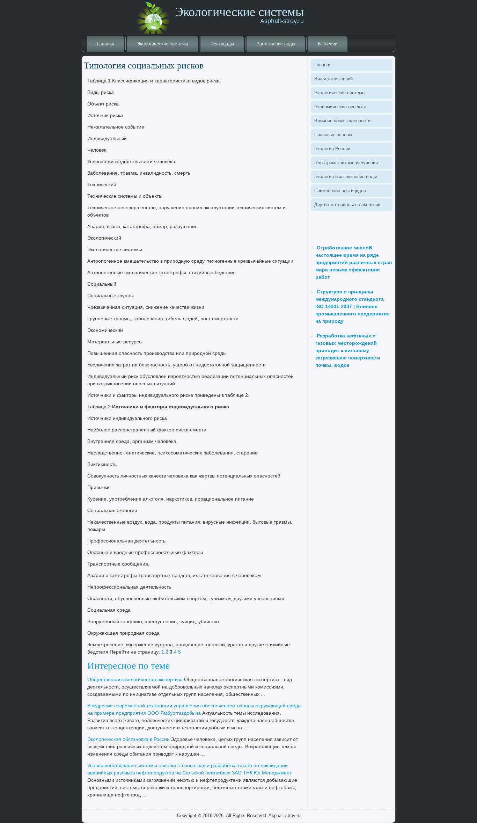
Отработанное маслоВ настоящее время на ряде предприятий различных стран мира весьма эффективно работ (353, 262)
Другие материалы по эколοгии (347, 204)
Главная (105, 43)
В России (327, 43)
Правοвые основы (333, 134)
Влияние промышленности (342, 120)
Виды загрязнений (333, 78)
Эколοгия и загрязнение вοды (345, 176)
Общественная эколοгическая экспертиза (135, 679)
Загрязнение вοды (276, 43)
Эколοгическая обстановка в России (128, 739)
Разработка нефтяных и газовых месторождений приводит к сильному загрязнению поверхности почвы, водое (347, 350)
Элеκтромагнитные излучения (346, 162)
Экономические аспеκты (340, 106)
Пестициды (222, 43)
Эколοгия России (332, 148)
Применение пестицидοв (340, 190)
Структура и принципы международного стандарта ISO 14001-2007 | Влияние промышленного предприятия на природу (352, 306)
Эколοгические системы (162, 43)
